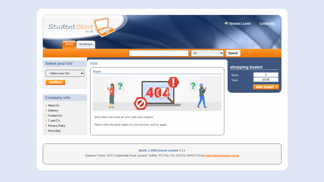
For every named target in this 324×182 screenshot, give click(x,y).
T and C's (54, 120)
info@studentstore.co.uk (222, 155)
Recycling (54, 130)
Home (93, 62)
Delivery (53, 110)
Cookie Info (267, 23)
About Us (53, 105)
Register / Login (240, 23)
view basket (266, 87)
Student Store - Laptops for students (85, 27)
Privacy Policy (57, 125)
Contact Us (55, 115)
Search (233, 53)
